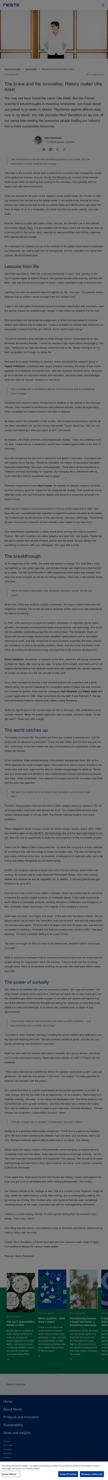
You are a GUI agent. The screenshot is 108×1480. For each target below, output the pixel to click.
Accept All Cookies (68, 1474)
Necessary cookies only (91, 1474)
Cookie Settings (9, 1474)
